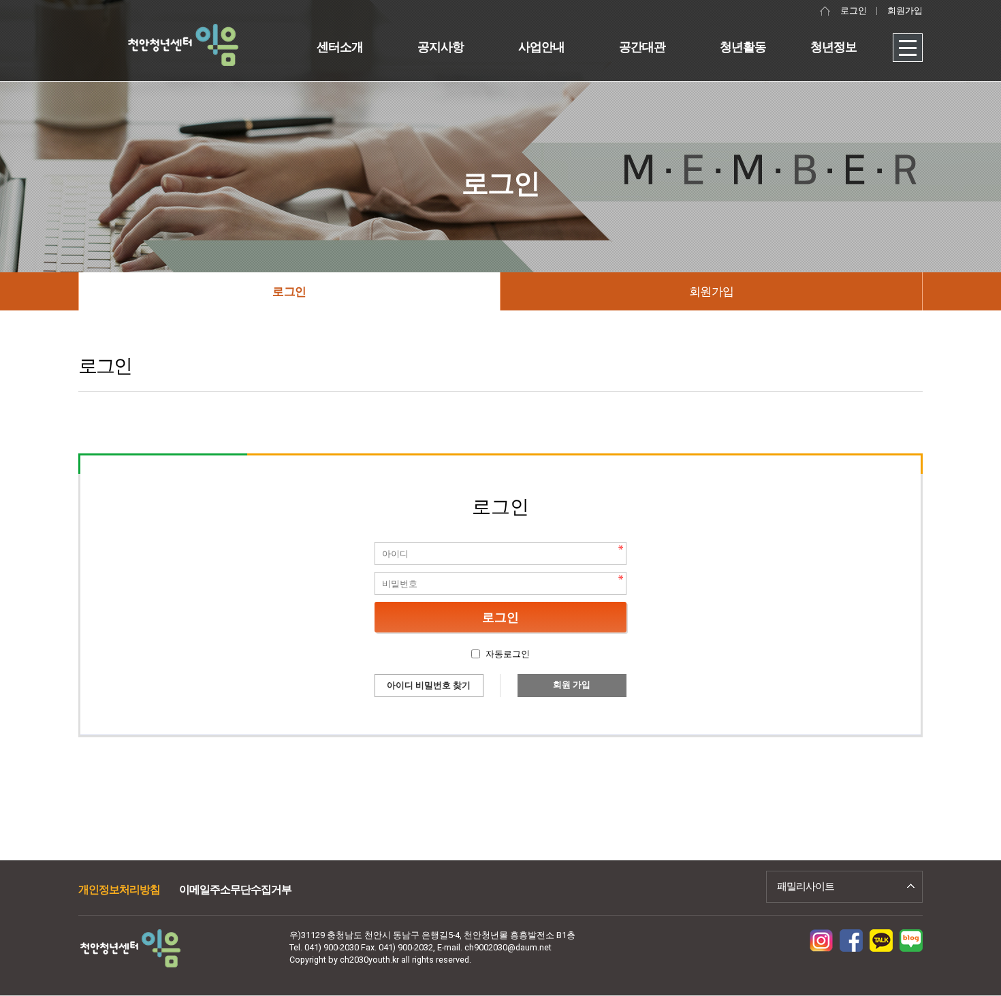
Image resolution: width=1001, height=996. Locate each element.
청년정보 (833, 46)
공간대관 (642, 46)
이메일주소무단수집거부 (235, 889)
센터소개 (340, 46)
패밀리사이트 (805, 886)
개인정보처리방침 (119, 889)
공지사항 (440, 46)
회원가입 (905, 10)
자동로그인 (508, 654)
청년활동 (743, 46)
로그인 (853, 10)
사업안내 (541, 46)
